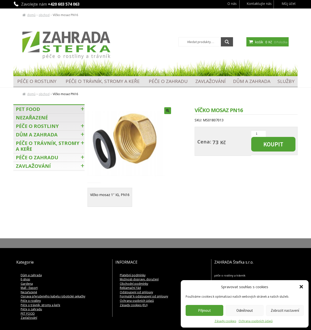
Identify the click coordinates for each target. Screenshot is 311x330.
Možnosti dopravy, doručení (139, 279)
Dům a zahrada (251, 81)
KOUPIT (273, 144)
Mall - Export (29, 288)
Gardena (27, 284)
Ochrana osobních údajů (256, 321)
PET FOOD (28, 109)
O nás (232, 3)
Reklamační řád (130, 288)
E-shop (25, 279)
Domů (31, 15)
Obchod (44, 15)
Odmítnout (244, 310)
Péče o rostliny (36, 81)
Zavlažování (210, 81)
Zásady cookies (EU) (133, 305)
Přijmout (204, 310)
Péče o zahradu (168, 81)
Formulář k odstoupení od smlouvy (144, 296)
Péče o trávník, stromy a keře (103, 81)
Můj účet (289, 3)
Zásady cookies (225, 321)
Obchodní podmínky (134, 284)
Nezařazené (32, 117)
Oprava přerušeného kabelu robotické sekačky (53, 296)
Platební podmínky (133, 275)
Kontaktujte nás (259, 3)
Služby (285, 81)
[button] (301, 286)
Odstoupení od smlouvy (136, 292)
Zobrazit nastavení (285, 310)
